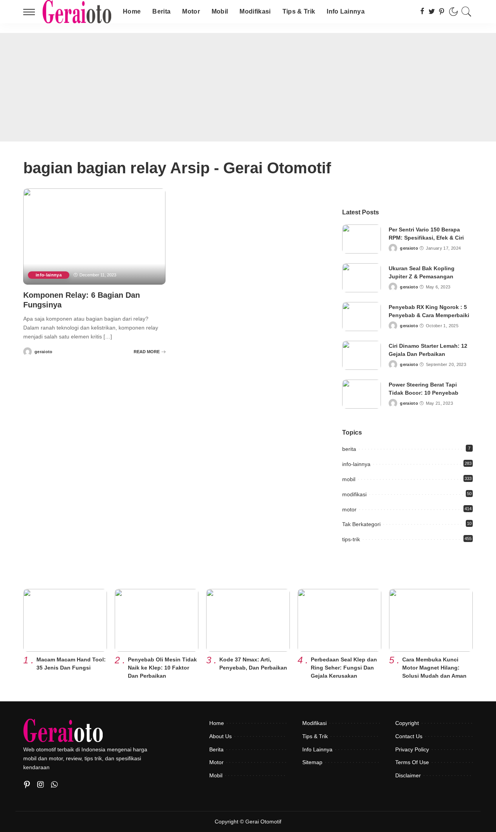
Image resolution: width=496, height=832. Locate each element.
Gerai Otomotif (263, 822)
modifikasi (354, 494)
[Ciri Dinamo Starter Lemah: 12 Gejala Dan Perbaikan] (361, 355)
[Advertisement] (248, 87)
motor (349, 509)
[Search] (466, 11)
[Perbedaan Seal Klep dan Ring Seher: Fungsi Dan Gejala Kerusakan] (339, 620)
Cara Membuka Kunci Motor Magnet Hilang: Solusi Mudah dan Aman (434, 667)
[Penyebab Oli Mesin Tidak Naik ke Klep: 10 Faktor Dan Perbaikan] (156, 620)
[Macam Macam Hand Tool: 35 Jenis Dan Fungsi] (65, 620)
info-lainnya (49, 275)
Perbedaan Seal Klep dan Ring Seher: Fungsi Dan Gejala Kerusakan (344, 667)
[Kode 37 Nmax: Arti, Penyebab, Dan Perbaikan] (248, 620)
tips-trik (351, 539)
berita (349, 449)
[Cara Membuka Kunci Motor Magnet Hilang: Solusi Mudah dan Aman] (431, 620)
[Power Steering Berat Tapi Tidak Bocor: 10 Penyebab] (361, 394)
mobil (348, 479)
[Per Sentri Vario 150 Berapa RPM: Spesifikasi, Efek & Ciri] (361, 239)
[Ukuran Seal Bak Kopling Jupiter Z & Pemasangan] (361, 277)
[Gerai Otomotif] (77, 11)
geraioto (43, 352)
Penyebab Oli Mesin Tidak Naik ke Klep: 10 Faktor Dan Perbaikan (162, 667)
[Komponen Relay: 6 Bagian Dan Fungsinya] (94, 236)
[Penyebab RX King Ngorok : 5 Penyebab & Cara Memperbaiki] (361, 316)
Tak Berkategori (361, 524)
